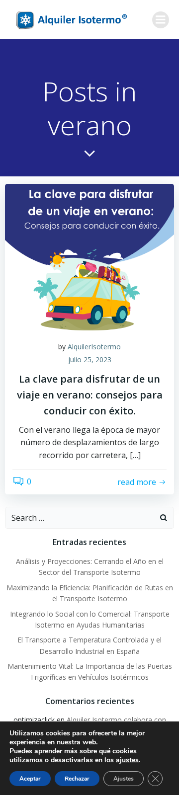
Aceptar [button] (30, 779)
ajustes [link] (127, 760)
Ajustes (123, 779)
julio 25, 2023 (89, 359)
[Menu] (160, 19)
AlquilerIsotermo (94, 346)
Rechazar (77, 779)
